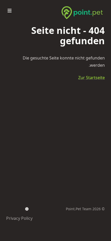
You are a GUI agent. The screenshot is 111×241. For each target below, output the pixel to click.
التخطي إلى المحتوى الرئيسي (72, 5)
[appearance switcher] (27, 209)
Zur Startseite (91, 77)
